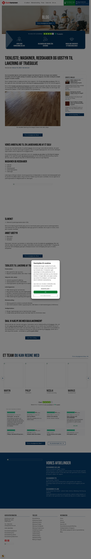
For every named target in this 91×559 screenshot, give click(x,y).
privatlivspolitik (48, 286)
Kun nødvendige (45, 295)
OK (45, 292)
